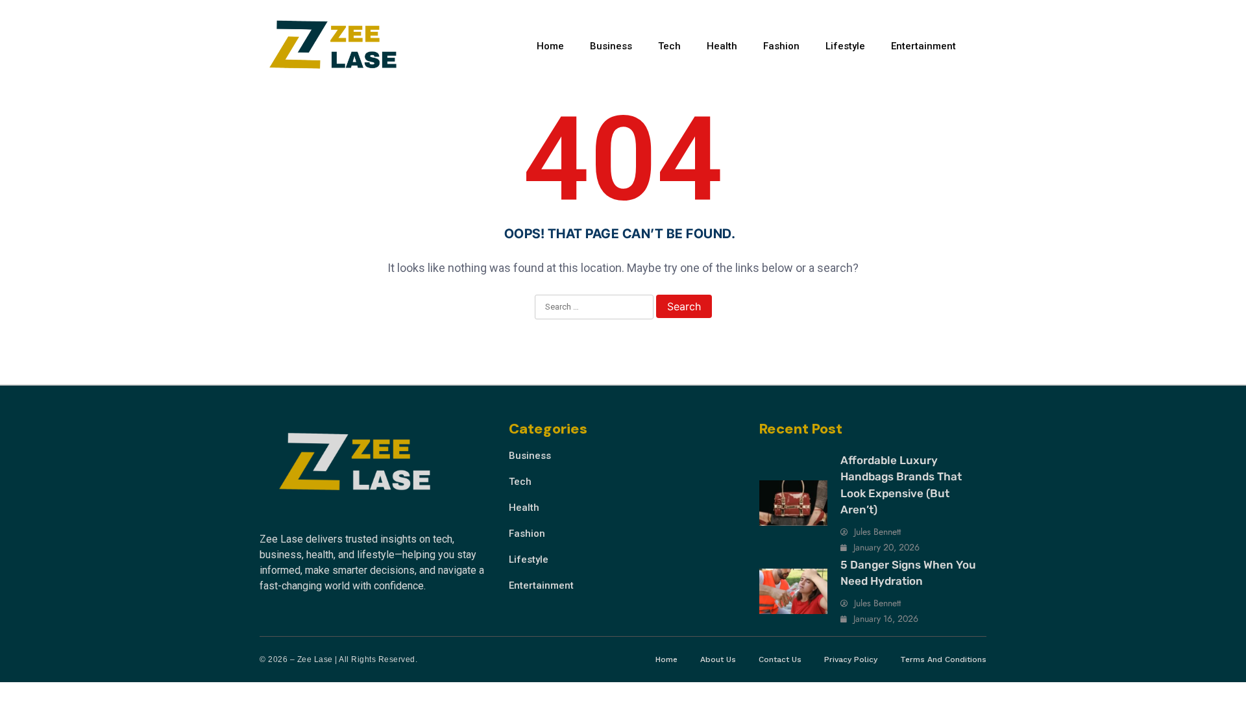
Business (611, 46)
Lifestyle (845, 46)
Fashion (781, 46)
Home (550, 46)
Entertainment (923, 46)
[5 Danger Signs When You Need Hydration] (793, 591)
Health (722, 46)
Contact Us (780, 659)
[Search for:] (594, 307)
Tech (669, 46)
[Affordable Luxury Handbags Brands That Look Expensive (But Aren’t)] (793, 503)
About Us (718, 659)
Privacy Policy (850, 659)
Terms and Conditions (943, 659)
